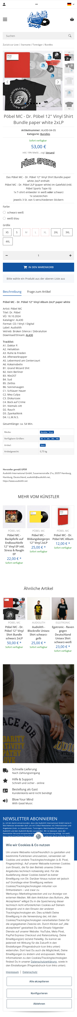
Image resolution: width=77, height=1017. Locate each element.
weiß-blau (13, 218)
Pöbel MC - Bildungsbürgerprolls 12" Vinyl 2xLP (38, 538)
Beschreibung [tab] (12, 292)
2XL (57, 232)
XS (8, 232)
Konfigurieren (39, 993)
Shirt (43, 445)
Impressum (12, 972)
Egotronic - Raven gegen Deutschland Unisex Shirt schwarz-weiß (63, 634)
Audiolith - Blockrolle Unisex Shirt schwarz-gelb (38, 632)
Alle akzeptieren (39, 981)
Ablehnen (39, 1003)
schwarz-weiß (15, 212)
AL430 (29, 335)
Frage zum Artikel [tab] (39, 292)
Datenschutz (30, 972)
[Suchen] (69, 36)
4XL (9, 241)
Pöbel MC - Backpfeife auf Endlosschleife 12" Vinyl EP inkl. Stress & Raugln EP (14, 544)
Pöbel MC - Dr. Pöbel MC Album (62, 537)
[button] (36, 4)
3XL (69, 232)
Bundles (45, 134)
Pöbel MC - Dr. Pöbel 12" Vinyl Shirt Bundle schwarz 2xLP (14, 632)
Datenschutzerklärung (44, 961)
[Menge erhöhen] (70, 255)
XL (46, 232)
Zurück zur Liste (11, 44)
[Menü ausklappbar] (5, 19)
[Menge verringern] (6, 255)
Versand (50, 152)
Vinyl (51, 432)
